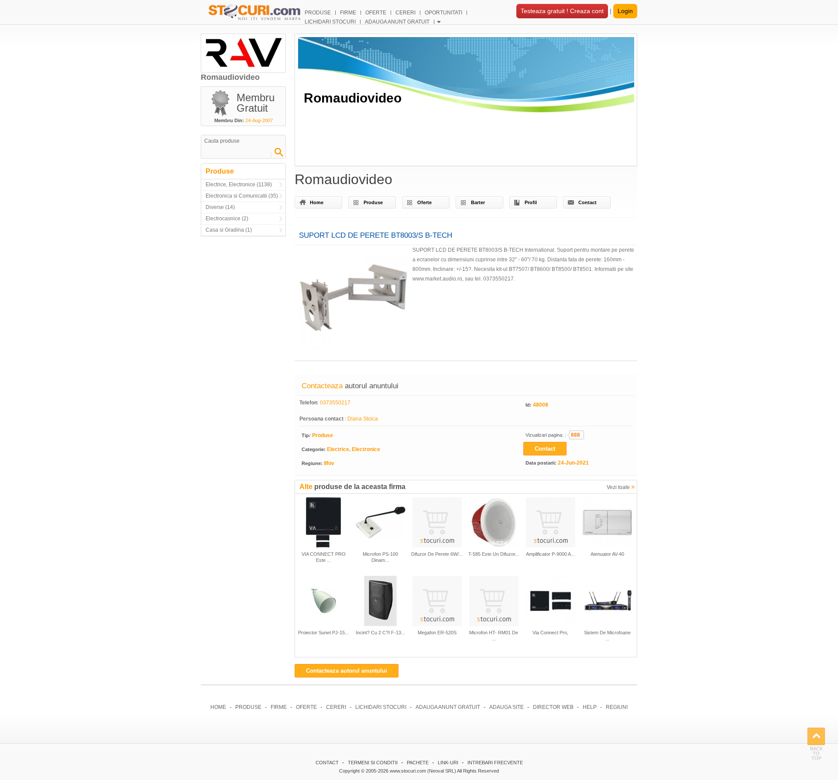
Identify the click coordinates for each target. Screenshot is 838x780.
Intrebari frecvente (495, 762)
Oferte (424, 202)
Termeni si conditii (373, 762)
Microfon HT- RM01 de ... (493, 635)
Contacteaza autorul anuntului (346, 670)
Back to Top (816, 736)
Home (316, 202)
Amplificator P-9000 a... (550, 554)
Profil (531, 202)
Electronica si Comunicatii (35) (242, 196)
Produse (373, 202)
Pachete (418, 762)
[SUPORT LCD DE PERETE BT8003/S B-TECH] (353, 300)
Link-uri (448, 762)
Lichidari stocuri (380, 707)
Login (625, 10)
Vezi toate (621, 486)
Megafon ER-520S (437, 632)
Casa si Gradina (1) (229, 230)
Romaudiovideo (353, 98)
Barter (478, 202)
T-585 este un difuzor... (493, 554)
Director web (553, 707)
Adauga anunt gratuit (448, 707)
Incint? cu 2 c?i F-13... (380, 632)
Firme (279, 707)
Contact (587, 202)
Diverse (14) (220, 207)
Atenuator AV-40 (607, 554)
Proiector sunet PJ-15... (323, 632)
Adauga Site (506, 707)
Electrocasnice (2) (227, 219)
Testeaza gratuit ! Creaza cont (562, 10)
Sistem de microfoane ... (607, 635)
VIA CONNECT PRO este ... (324, 557)
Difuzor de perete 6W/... (437, 554)
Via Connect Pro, (550, 632)
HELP (590, 707)
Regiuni (617, 707)
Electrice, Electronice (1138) (239, 184)
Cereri (336, 707)
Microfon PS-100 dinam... (380, 557)
